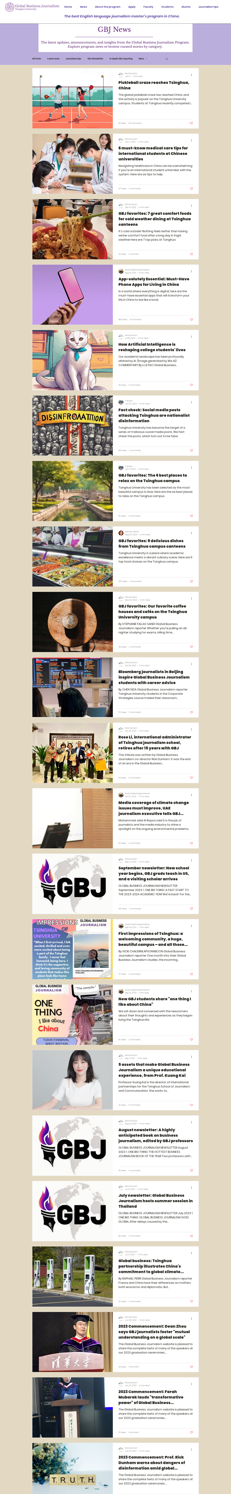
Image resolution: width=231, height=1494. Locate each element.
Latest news (53, 58)
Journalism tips (73, 58)
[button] (166, 59)
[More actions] (192, 75)
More (141, 58)
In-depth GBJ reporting (121, 58)
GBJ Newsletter (95, 58)
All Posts (36, 58)
